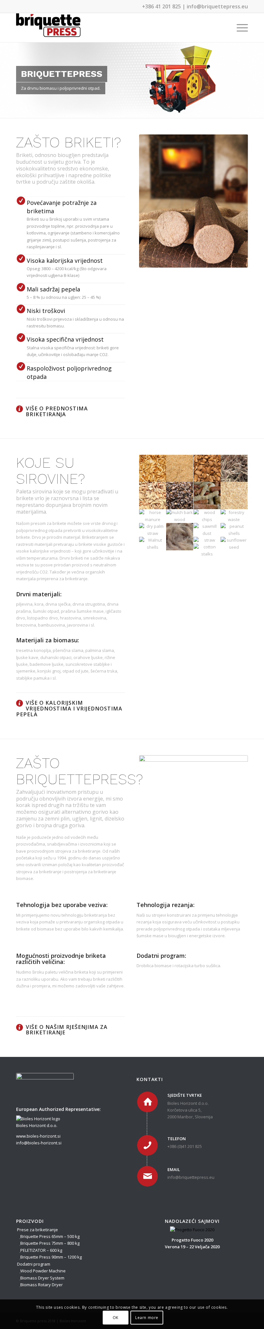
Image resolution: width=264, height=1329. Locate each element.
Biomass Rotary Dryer (41, 1285)
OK (115, 1317)
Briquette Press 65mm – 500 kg (50, 1236)
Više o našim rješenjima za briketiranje (67, 1029)
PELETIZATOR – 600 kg (41, 1250)
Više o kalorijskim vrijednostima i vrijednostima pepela (69, 708)
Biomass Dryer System (42, 1278)
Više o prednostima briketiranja (57, 411)
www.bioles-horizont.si (38, 1136)
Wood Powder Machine (43, 1271)
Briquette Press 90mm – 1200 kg (51, 1257)
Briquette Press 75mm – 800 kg (50, 1243)
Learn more (146, 1317)
